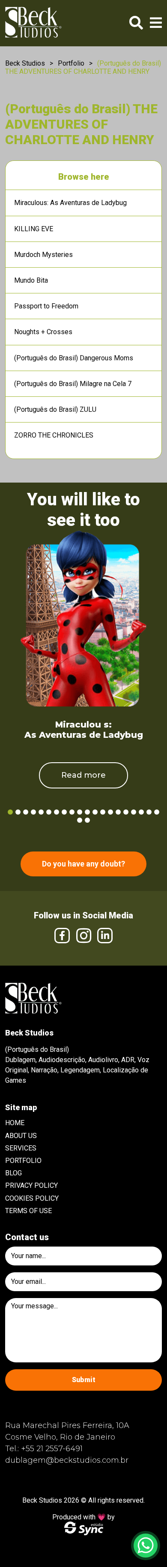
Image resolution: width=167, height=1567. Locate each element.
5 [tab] (41, 812)
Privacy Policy (31, 1185)
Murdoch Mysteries (43, 255)
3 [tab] (25, 812)
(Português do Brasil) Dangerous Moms (73, 358)
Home (14, 1123)
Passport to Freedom (46, 306)
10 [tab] (79, 812)
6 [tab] (48, 812)
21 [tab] (79, 820)
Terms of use (28, 1211)
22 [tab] (87, 820)
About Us (21, 1136)
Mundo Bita (31, 280)
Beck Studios (25, 63)
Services (20, 1148)
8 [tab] (64, 812)
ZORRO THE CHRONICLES (53, 435)
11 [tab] (87, 812)
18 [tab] (141, 812)
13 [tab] (102, 812)
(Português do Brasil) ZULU (55, 409)
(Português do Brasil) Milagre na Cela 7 (72, 384)
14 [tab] (110, 812)
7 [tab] (56, 812)
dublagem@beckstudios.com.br (66, 1460)
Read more (83, 775)
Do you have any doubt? (83, 863)
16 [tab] (125, 812)
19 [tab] (149, 812)
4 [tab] (33, 812)
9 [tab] (72, 812)
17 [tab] (133, 812)
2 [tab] (18, 812)
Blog (13, 1173)
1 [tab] (10, 812)
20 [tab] (156, 812)
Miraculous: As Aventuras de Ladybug (70, 203)
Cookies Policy (32, 1198)
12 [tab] (95, 812)
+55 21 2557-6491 (52, 1448)
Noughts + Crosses (43, 332)
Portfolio (71, 63)
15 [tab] (118, 812)
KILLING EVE (33, 229)
